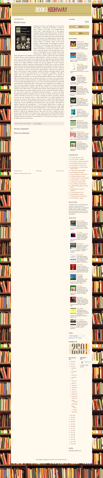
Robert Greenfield (75, 401)
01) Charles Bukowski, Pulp (76, 157)
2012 (72, 439)
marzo (73, 392)
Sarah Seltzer (80, 297)
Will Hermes (74, 404)
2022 (72, 417)
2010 (72, 444)
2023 (72, 415)
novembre (74, 371)
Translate (80, 338)
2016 (72, 430)
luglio (73, 383)
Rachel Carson (74, 406)
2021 (72, 419)
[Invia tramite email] (34, 123)
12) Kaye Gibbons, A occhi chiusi (78, 180)
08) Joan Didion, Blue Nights (77, 172)
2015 (72, 433)
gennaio (74, 396)
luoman (55, 459)
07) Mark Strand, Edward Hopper (78, 170)
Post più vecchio (60, 170)
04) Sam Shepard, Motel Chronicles (78, 163)
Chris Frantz (74, 398)
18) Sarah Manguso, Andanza (77, 194)
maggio (74, 387)
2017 (72, 428)
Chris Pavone (80, 265)
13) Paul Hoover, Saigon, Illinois (77, 182)
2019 (72, 424)
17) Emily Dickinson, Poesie (76, 192)
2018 (72, 426)
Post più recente (18, 170)
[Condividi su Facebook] (39, 123)
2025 (72, 364)
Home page (39, 170)
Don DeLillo (80, 109)
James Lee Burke (81, 221)
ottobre (73, 375)
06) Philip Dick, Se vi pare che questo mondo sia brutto (79, 167)
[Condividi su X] (37, 123)
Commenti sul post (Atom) (25, 173)
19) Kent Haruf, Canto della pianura (78, 196)
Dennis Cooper (80, 41)
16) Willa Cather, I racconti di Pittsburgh (77, 189)
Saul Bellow (74, 412)
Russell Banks (80, 87)
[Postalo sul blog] (36, 123)
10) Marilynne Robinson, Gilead (77, 176)
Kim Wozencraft (80, 132)
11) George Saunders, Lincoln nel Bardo (79, 178)
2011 (72, 441)
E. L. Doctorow (80, 320)
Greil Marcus (80, 75)
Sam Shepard (80, 275)
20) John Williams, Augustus (76, 198)
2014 (72, 435)
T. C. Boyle (79, 232)
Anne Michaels (80, 98)
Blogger (65, 459)
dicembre (74, 368)
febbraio (74, 394)
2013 (72, 437)
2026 (72, 361)
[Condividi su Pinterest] (40, 123)
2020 (72, 422)
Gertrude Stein (80, 120)
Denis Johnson (80, 255)
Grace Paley (79, 142)
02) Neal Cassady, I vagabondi (77, 159)
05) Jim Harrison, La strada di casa (78, 165)
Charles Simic (80, 64)
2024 (72, 366)
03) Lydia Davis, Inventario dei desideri (79, 161)
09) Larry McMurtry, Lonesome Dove (79, 174)
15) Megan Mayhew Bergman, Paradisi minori (79, 186)
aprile (73, 389)
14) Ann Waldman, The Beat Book (78, 184)
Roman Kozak (80, 243)
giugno (73, 385)
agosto (73, 381)
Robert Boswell (80, 53)
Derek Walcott (80, 308)
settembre (74, 377)
